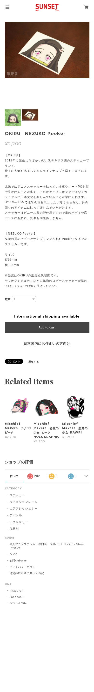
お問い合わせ (18, 560)
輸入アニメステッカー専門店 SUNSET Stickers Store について (48, 546)
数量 (8, 299)
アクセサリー (19, 522)
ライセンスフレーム (24, 502)
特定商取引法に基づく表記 (27, 573)
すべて (14, 476)
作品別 (14, 529)
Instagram (17, 590)
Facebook (17, 597)
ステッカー (17, 495)
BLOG (14, 554)
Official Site (18, 603)
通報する (33, 361)
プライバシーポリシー (24, 567)
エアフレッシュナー (24, 508)
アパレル (16, 515)
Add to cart (47, 327)
